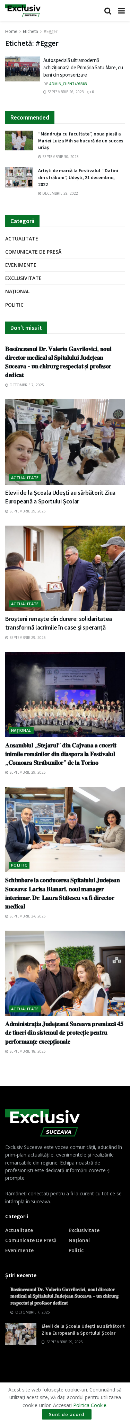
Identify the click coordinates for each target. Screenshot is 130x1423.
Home (11, 31)
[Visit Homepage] (23, 10)
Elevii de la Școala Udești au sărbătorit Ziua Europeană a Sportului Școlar (83, 1329)
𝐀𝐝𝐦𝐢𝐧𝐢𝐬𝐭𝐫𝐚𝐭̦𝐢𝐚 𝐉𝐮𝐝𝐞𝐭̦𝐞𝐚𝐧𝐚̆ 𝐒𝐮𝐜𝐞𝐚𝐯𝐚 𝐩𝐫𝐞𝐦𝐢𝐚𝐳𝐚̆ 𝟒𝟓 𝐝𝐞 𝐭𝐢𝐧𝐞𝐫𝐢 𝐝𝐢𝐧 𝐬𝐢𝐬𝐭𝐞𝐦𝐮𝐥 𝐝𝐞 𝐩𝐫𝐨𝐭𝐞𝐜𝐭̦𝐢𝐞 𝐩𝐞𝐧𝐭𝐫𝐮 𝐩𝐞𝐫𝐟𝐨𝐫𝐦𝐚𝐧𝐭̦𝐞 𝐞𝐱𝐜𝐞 (64, 1032)
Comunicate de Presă (33, 251)
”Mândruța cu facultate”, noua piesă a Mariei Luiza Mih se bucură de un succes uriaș (80, 140)
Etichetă (30, 31)
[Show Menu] (121, 10)
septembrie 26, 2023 (65, 91)
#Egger (51, 31)
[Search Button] (107, 10)
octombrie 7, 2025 (26, 385)
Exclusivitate (23, 278)
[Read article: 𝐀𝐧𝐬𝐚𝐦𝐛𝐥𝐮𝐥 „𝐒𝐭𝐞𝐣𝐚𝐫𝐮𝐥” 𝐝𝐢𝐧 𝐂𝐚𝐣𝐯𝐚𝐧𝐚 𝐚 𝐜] (65, 694)
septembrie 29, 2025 (27, 511)
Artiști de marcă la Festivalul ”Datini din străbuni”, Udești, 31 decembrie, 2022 (78, 177)
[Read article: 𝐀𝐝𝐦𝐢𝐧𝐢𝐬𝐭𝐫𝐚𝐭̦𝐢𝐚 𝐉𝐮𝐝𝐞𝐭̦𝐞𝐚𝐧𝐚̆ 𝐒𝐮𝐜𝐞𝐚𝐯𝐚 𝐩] (65, 973)
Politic (14, 304)
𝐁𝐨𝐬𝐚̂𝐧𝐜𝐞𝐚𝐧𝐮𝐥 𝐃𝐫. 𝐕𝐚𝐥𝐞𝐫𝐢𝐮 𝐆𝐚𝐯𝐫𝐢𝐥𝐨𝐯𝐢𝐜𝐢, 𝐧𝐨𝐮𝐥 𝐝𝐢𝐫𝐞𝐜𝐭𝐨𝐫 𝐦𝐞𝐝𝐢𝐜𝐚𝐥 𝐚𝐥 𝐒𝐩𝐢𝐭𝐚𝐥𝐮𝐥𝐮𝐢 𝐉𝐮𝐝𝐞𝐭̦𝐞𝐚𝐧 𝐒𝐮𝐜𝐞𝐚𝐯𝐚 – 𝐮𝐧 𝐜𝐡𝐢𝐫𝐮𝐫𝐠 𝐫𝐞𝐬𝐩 (64, 1296)
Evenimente (20, 265)
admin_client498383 (68, 83)
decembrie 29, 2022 (59, 193)
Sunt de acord (67, 1414)
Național (17, 291)
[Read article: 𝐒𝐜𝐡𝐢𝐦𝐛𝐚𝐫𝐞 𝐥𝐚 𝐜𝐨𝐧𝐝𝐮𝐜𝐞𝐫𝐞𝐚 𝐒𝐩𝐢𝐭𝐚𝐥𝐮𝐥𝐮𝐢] (65, 829)
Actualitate (21, 238)
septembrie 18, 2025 (27, 1051)
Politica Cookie (89, 1405)
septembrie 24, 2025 (27, 916)
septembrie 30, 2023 (60, 156)
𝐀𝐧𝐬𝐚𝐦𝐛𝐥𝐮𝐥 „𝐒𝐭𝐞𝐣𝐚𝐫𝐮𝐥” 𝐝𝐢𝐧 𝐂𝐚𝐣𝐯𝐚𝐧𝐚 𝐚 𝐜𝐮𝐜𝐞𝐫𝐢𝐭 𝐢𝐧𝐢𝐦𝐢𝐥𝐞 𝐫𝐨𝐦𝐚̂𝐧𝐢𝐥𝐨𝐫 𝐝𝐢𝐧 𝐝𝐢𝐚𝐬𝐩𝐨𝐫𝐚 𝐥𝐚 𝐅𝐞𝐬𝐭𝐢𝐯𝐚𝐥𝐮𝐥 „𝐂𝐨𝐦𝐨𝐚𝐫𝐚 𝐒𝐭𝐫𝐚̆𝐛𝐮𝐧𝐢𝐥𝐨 (60, 753)
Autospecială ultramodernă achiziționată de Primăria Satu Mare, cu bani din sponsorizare (83, 67)
